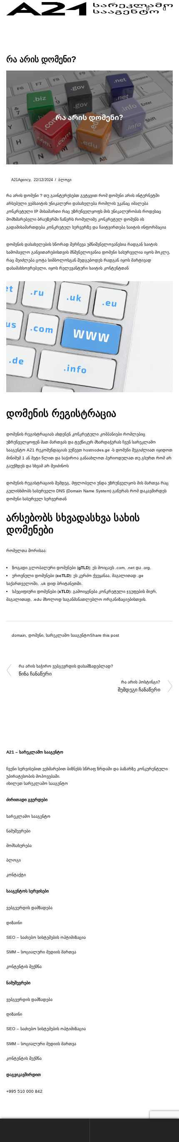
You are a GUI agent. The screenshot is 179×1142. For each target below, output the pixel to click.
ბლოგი (65, 180)
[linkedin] (43, 1104)
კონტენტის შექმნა (24, 966)
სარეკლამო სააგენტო (68, 635)
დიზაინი (14, 922)
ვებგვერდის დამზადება (29, 907)
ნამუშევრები (18, 831)
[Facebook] (8, 1104)
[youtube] (54, 1104)
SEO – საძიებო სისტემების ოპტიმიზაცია (46, 937)
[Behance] (31, 1104)
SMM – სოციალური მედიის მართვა (41, 952)
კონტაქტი (16, 874)
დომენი (35, 635)
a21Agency (18, 180)
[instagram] (19, 1104)
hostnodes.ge (96, 450)
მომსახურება (19, 845)
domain (19, 635)
